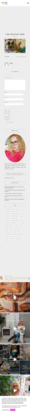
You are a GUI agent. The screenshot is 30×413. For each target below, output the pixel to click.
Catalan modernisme (15, 213)
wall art (7, 238)
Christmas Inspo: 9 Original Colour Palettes (13, 193)
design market (15, 218)
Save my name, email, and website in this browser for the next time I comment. (7, 114)
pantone (7, 229)
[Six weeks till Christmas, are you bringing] (15, 359)
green (22, 220)
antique (17, 209)
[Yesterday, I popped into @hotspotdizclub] (15, 328)
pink (11, 229)
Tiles (11, 236)
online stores (17, 227)
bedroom (13, 211)
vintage (19, 236)
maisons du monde (9, 225)
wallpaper (12, 238)
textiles (6, 236)
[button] (28, 3)
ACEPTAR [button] (13, 409)
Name (6, 92)
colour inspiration (14, 216)
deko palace (7, 218)
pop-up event (16, 229)
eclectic (7, 220)
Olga (11, 63)
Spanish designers (8, 234)
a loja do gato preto (9, 209)
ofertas (6, 227)
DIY (20, 218)
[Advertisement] (15, 23)
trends (15, 236)
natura (21, 225)
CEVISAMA (7, 216)
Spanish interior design (19, 234)
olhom (11, 227)
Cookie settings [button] (5, 409)
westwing (18, 238)
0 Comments (7, 56)
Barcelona (7, 211)
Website (6, 102)
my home (16, 225)
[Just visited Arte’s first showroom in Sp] (15, 297)
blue (18, 211)
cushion (21, 216)
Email (6, 97)
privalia (22, 229)
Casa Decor (7, 213)
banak (21, 209)
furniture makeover (14, 220)
